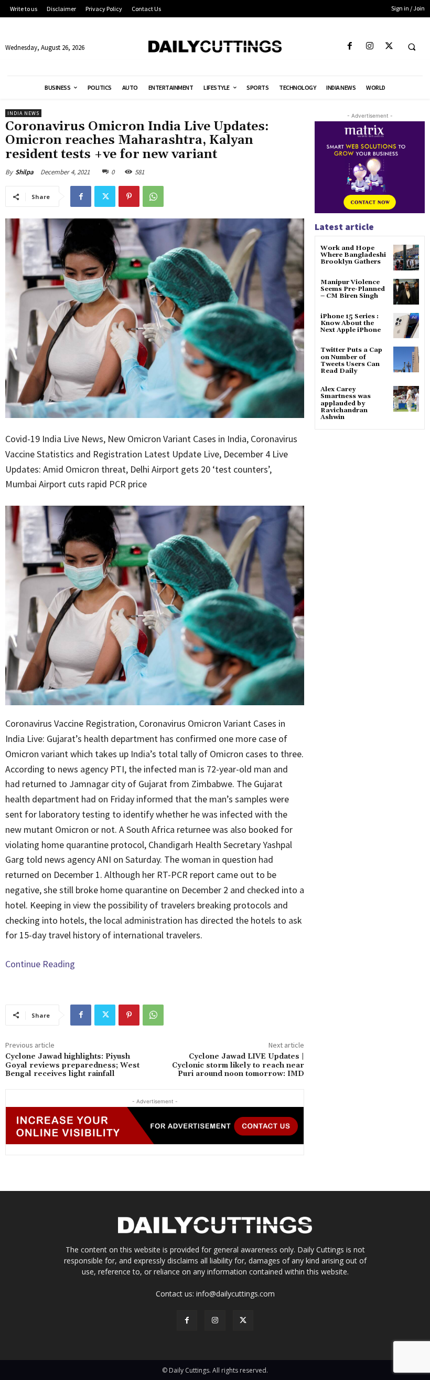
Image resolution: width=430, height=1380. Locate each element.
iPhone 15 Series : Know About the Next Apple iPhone (350, 323)
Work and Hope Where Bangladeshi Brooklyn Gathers (353, 255)
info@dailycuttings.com (235, 1294)
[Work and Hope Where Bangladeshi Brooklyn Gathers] (406, 257)
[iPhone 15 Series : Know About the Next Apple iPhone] (406, 326)
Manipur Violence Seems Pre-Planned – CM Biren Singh (352, 289)
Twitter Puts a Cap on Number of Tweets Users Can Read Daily (351, 360)
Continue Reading (40, 964)
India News (23, 113)
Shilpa (24, 172)
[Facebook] (350, 46)
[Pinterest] (129, 196)
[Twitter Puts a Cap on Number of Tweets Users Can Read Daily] (406, 359)
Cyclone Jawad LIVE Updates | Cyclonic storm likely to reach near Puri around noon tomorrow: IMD (238, 1065)
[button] (412, 47)
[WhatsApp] (153, 196)
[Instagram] (369, 46)
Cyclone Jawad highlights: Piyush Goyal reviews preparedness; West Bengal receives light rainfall (72, 1065)
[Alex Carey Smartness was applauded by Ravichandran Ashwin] (406, 399)
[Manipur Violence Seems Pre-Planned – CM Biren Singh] (406, 292)
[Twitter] (389, 46)
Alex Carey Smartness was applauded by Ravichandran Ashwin (345, 403)
